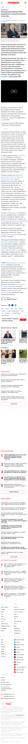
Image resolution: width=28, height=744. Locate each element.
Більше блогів (14, 403)
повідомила (5, 76)
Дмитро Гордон (20, 639)
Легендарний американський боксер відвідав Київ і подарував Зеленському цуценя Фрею (13, 503)
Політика (8, 6)
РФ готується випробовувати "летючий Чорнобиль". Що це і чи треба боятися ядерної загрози (14, 521)
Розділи (16, 604)
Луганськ (3, 656)
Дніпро (2, 651)
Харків (2, 649)
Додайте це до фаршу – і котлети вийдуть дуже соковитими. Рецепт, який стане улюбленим (15, 595)
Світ (2, 614)
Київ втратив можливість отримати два (14, 221)
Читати (23, 319)
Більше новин (14, 556)
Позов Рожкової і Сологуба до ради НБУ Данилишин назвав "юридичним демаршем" (8, 341)
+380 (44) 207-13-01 (8, 694)
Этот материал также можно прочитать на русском (14, 21)
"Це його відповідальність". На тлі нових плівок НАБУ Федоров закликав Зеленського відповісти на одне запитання (15, 456)
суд (2, 313)
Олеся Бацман (19, 657)
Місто (2, 636)
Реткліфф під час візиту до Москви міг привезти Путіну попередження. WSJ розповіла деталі (11, 527)
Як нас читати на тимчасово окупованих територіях (6, 688)
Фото (15, 623)
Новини (3, 604)
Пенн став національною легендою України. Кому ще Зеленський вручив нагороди (8, 361)
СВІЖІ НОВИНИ (6, 498)
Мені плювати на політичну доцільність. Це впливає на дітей (11, 391)
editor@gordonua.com (9, 698)
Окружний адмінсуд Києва (13, 310)
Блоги (15, 614)
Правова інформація (6, 684)
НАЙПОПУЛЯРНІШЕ (7, 451)
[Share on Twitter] (12, 305)
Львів (2, 642)
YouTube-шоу (17, 630)
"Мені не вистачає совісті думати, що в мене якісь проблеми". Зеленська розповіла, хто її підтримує (14, 580)
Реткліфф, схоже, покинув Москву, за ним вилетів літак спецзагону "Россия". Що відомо (14, 548)
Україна (7, 308)
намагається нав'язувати (9, 234)
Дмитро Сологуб (5, 315)
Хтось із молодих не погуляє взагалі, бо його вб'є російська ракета (13, 374)
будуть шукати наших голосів (10, 250)
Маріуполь (3, 653)
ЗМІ (2, 308)
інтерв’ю (3, 310)
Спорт (2, 616)
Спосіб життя (4, 623)
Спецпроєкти (17, 633)
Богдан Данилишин (16, 313)
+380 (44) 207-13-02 (8, 696)
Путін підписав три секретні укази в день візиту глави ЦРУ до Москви (12, 537)
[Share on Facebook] (9, 305)
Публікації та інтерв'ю (19, 609)
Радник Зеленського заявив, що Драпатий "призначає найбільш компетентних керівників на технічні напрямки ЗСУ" (15, 465)
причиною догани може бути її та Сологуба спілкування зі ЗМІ (12, 177)
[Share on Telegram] (15, 305)
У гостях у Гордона (18, 611)
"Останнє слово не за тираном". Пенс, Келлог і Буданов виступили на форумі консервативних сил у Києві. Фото (14, 478)
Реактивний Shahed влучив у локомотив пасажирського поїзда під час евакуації (15, 471)
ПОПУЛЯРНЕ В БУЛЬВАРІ (9, 560)
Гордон (2, 6)
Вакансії (3, 677)
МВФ (12, 308)
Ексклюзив (16, 621)
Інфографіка (4, 628)
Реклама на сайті (5, 682)
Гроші (2, 611)
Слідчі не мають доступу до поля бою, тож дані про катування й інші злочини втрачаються (12, 398)
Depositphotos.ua (20, 715)
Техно (2, 621)
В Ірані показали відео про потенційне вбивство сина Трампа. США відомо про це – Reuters (14, 508)
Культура (3, 618)
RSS (17, 664)
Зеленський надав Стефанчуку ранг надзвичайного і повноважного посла (11, 543)
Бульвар (4, 347)
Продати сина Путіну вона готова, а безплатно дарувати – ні (13, 380)
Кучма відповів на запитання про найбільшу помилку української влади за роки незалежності (15, 486)
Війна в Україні (4, 607)
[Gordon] (13, 3)
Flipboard (18, 662)
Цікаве (2, 630)
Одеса (2, 644)
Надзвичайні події (5, 626)
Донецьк (3, 646)
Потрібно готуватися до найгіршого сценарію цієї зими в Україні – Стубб (13, 532)
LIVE (15, 618)
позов (22, 310)
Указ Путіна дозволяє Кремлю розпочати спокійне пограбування (12, 386)
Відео (15, 626)
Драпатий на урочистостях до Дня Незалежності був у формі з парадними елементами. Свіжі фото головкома (14, 588)
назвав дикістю (12, 213)
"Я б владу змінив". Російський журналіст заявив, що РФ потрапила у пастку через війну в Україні (14, 514)
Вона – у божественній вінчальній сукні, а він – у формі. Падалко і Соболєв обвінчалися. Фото (15, 565)
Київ (2, 639)
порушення (7, 313)
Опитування (17, 628)
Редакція (3, 679)
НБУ (16, 308)
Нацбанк (20, 308)
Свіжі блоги (5, 371)
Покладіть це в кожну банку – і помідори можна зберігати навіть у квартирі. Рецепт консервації (15, 573)
